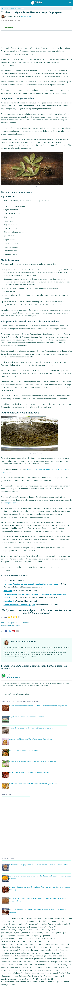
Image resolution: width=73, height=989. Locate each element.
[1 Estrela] (9, 617)
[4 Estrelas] (16, 617)
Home (4, 8)
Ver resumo (10, 28)
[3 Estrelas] (14, 617)
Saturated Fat (9, 601)
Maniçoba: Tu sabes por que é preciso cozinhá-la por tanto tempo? (32, 584)
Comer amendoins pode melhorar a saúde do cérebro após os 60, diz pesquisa (38, 706)
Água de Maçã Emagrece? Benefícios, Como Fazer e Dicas (30, 739)
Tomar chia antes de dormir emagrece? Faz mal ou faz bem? (31, 728)
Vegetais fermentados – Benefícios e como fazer (27, 717)
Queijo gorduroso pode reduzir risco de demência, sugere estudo (33, 784)
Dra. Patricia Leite (26, 16)
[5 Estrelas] (18, 617)
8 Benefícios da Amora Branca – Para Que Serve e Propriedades (32, 761)
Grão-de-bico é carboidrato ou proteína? (24, 750)
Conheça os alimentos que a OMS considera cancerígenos (30, 772)
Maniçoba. (8, 591)
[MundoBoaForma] (36, 3)
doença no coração (11, 503)
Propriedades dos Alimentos (18, 8)
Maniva (7, 580)
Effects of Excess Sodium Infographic (19, 605)
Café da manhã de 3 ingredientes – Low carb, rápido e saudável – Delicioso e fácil (38, 865)
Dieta (8, 8)
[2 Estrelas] (11, 617)
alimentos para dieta (11, 626)
